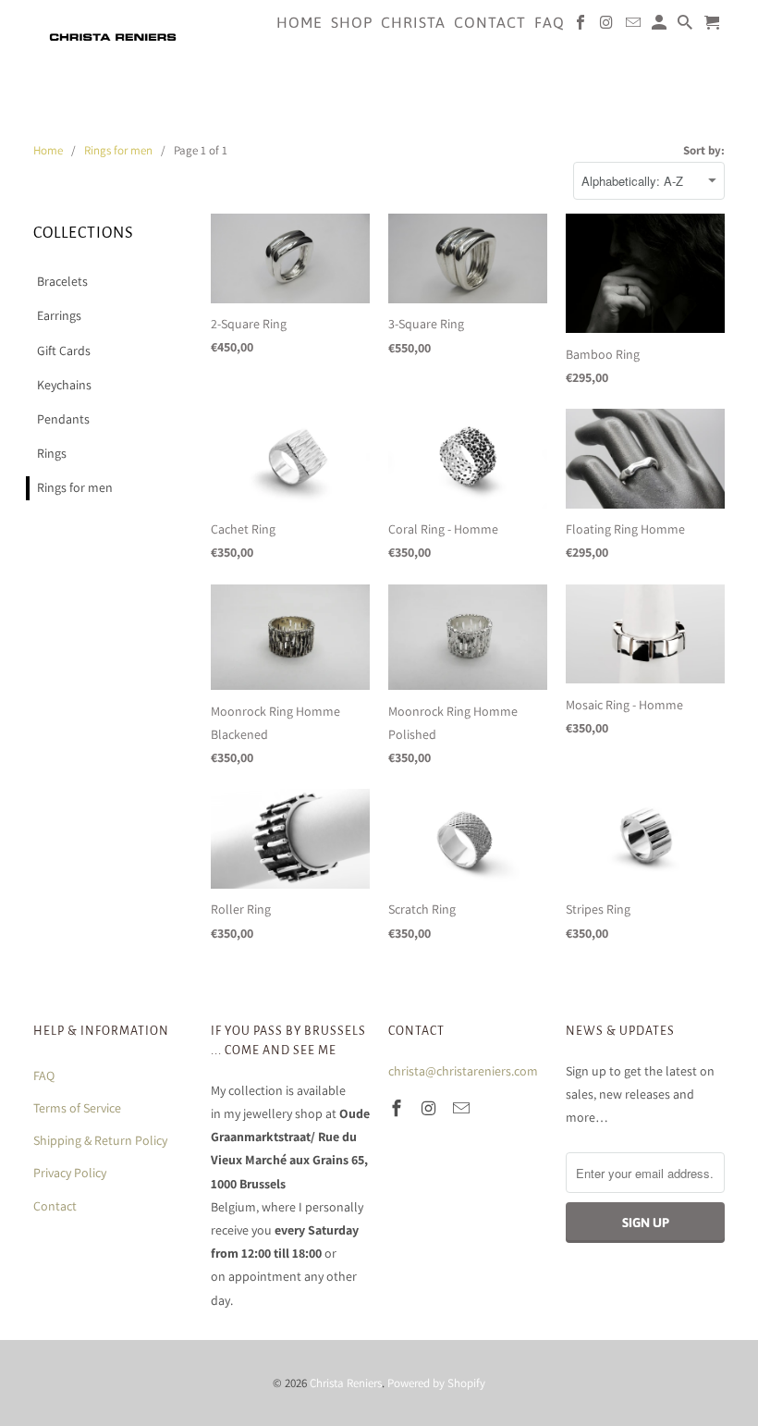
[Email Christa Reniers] (463, 1108)
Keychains (64, 384)
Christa (413, 22)
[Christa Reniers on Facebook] (398, 1108)
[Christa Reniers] (112, 36)
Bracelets (62, 281)
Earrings (59, 315)
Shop (352, 22)
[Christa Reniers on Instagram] (431, 1108)
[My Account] (660, 26)
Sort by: (704, 150)
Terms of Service (77, 1108)
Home (299, 22)
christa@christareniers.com (463, 1071)
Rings (52, 453)
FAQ (44, 1075)
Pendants (63, 419)
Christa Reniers (346, 1383)
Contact (55, 1206)
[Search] (686, 26)
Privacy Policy (69, 1172)
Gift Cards (64, 350)
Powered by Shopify (436, 1383)
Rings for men (75, 487)
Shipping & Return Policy (100, 1140)
